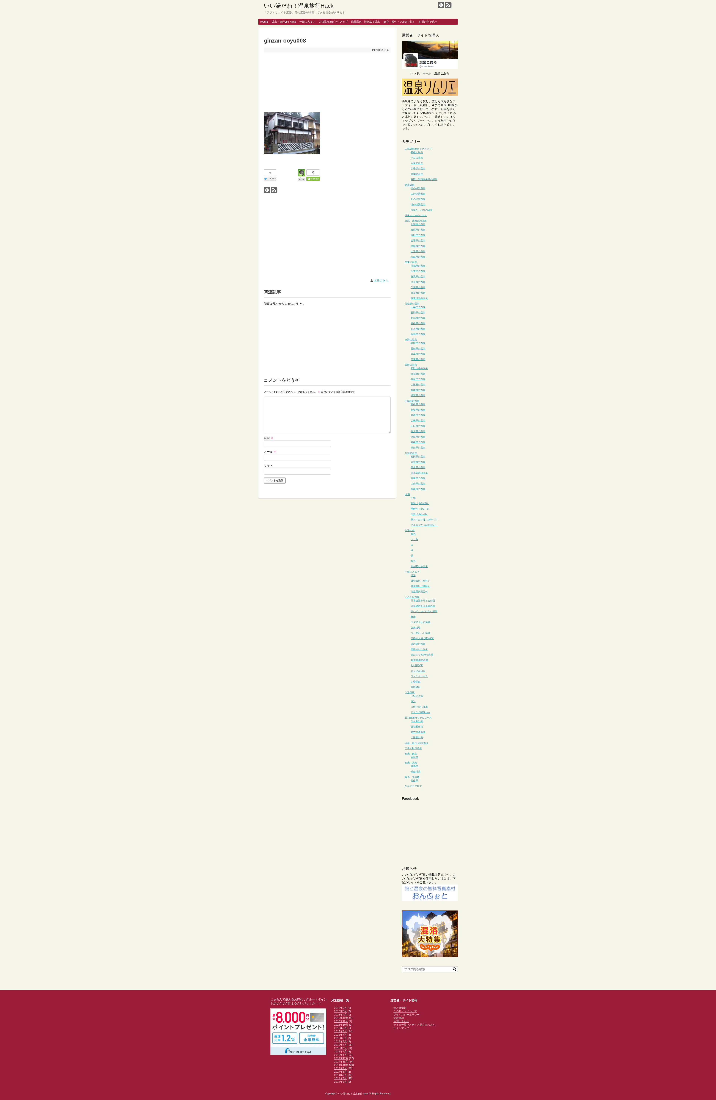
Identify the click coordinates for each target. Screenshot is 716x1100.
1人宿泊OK (417, 665)
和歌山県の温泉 (419, 368)
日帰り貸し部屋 (419, 706)
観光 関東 (411, 762)
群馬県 (414, 766)
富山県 (414, 780)
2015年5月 (340, 1041)
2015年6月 (340, 1038)
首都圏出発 (417, 726)
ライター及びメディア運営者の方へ (414, 1024)
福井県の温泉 (418, 334)
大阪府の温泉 (418, 384)
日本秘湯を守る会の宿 (423, 600)
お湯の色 (409, 530)
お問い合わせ (401, 1021)
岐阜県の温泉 (418, 354)
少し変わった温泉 (420, 633)
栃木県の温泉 (418, 271)
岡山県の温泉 (418, 404)
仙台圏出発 (417, 721)
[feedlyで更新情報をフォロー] (441, 6)
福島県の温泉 (418, 256)
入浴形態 (409, 692)
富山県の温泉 (418, 323)
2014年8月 (340, 1071)
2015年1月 (340, 1054)
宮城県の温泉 (418, 246)
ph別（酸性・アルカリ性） (399, 21)
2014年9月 (340, 1068)
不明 (413, 498)
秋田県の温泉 (418, 235)
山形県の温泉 (418, 251)
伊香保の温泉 (418, 168)
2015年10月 (341, 1024)
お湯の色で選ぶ (428, 21)
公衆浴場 (415, 627)
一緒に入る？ (307, 21)
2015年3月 (340, 1048)
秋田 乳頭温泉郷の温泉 (424, 179)
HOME (264, 21)
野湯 (413, 616)
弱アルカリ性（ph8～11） (425, 519)
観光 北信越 (412, 777)
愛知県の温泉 (418, 348)
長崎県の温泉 (418, 489)
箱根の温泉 (417, 152)
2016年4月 (340, 1014)
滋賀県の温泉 (418, 395)
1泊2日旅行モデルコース (418, 717)
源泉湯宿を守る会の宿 (423, 606)
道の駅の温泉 (418, 643)
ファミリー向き (419, 676)
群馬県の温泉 (418, 276)
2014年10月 (341, 1064)
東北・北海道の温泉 (416, 220)
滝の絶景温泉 (418, 204)
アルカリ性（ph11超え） (424, 525)
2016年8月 (340, 1011)
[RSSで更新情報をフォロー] (448, 6)
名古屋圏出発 (418, 732)
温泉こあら (381, 280)
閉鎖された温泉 (419, 649)
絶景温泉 (409, 184)
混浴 (413, 575)
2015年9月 (340, 1028)
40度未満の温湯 (419, 660)
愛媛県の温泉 (418, 442)
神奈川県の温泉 (419, 298)
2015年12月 (341, 1017)
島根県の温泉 (418, 415)
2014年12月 (341, 1058)
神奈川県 (415, 771)
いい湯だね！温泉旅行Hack (298, 6)
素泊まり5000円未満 (422, 654)
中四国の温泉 (412, 400)
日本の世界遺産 (413, 748)
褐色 (413, 561)
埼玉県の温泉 (418, 282)
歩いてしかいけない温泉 (424, 611)
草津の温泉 (417, 174)
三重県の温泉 (418, 359)
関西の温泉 (411, 364)
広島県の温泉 (418, 420)
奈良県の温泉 (418, 379)
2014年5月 (340, 1081)
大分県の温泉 (418, 483)
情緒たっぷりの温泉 (422, 210)
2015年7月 (340, 1034)
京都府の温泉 (418, 373)
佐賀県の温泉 (418, 462)
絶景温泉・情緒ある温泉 (365, 21)
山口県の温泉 (418, 426)
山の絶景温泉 (418, 193)
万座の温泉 (417, 163)
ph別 (407, 494)
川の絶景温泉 (418, 199)
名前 (269, 438)
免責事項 (398, 1017)
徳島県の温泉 (418, 436)
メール (270, 451)
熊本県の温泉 (418, 467)
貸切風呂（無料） (420, 580)
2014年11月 (341, 1061)
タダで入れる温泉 (420, 622)
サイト (268, 465)
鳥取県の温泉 (418, 409)
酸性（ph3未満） (420, 503)
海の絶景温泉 (418, 188)
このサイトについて (405, 1011)
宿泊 (413, 701)
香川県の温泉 (418, 431)
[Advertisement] (327, 82)
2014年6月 (340, 1078)
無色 (413, 534)
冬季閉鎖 (415, 681)
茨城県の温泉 (418, 265)
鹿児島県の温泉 (419, 472)
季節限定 (415, 687)
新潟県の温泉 (418, 318)
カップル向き (418, 670)
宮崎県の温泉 (418, 478)
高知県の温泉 (418, 447)
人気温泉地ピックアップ (333, 21)
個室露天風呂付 (419, 591)
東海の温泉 (411, 339)
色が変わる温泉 (419, 566)
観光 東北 (411, 753)
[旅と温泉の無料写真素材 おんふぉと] (430, 900)
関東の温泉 (411, 262)
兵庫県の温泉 (418, 390)
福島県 (414, 757)
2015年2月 (340, 1051)
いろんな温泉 (412, 597)
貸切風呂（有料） (420, 586)
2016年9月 (340, 1007)
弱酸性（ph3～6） (421, 508)
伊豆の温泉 (417, 157)
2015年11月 (341, 1021)
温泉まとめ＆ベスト (416, 215)
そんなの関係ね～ (420, 712)
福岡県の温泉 (418, 456)
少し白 (414, 539)
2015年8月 (340, 1031)
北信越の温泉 (412, 303)
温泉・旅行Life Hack (284, 21)
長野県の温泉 (418, 312)
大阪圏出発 (417, 737)
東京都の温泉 (418, 292)
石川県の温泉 (418, 328)
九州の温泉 (411, 453)
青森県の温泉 (418, 229)
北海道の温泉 (418, 224)
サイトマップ (401, 1028)
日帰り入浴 (417, 696)
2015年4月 (340, 1044)
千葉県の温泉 (418, 287)
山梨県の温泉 (418, 307)
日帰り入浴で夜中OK (422, 638)
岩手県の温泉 (418, 240)
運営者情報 (399, 1007)
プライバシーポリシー (406, 1014)
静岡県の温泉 (418, 343)
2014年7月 (340, 1075)
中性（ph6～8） (419, 514)
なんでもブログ (413, 786)
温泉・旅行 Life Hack (416, 742)
